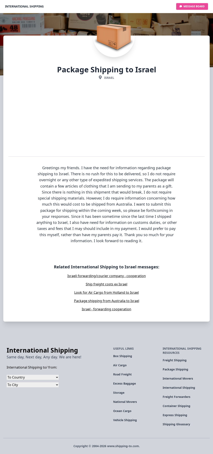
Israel (109, 78)
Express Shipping (175, 415)
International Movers (178, 378)
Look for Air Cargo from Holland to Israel (106, 292)
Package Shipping (175, 369)
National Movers (125, 402)
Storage (118, 393)
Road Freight (122, 374)
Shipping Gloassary (176, 424)
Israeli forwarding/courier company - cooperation (106, 276)
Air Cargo (120, 365)
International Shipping (24, 6)
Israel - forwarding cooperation (106, 309)
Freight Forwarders (176, 397)
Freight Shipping (175, 360)
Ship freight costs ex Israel (106, 284)
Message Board (194, 6)
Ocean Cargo (122, 411)
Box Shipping (122, 356)
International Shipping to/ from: (32, 367)
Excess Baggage (124, 383)
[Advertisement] (106, 119)
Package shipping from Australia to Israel (106, 301)
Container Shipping (176, 406)
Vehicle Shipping (125, 420)
